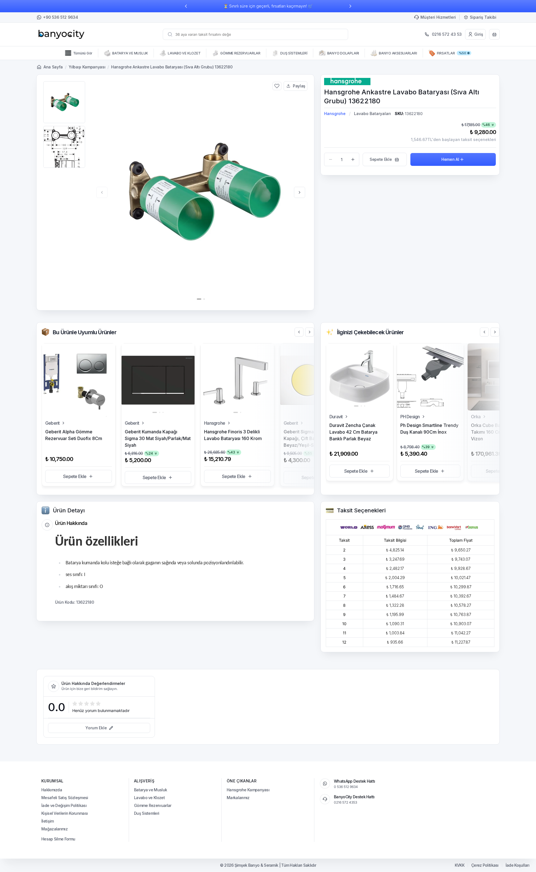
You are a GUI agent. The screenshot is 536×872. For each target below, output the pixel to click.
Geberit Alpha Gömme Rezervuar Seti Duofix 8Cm (73, 435)
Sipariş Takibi (483, 17)
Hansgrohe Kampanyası (248, 789)
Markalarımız (238, 797)
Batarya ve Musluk (150, 789)
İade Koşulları (517, 865)
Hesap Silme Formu (58, 839)
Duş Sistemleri (146, 813)
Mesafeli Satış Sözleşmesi (64, 797)
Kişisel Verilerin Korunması (64, 813)
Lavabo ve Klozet (149, 797)
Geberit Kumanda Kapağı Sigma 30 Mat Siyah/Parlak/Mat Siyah (158, 438)
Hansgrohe (335, 113)
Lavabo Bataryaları (372, 113)
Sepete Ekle (74, 476)
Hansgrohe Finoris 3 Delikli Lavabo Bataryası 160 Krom (233, 435)
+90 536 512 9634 (60, 17)
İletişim (47, 821)
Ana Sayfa (53, 66)
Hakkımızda (51, 789)
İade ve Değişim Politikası (64, 805)
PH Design (410, 416)
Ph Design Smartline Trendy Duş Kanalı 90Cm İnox (429, 428)
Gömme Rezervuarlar (152, 805)
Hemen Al (450, 159)
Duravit (336, 416)
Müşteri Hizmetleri (438, 17)
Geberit (52, 423)
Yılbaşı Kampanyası (87, 66)
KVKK (459, 865)
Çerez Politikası (485, 865)
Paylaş (299, 85)
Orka (475, 416)
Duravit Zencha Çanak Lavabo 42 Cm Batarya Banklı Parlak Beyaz (353, 431)
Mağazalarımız (54, 828)
